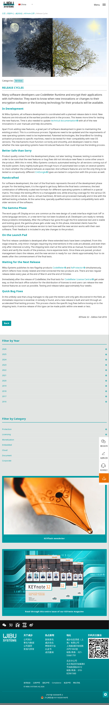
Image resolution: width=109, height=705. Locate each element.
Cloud (4, 450)
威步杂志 (19, 13)
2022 (4, 370)
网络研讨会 (50, 645)
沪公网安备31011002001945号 (56, 697)
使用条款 (27, 683)
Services (18, 80)
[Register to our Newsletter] (54, 506)
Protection (7, 429)
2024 (4, 359)
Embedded (7, 445)
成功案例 (49, 652)
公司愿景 (28, 645)
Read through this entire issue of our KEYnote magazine (54, 611)
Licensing (6, 434)
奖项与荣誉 (29, 649)
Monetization (8, 439)
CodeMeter (58, 267)
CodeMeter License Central (78, 279)
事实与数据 (29, 642)
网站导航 (76, 683)
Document (7, 455)
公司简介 (28, 639)
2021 (4, 375)
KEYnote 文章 (29, 13)
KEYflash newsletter (54, 538)
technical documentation (63, 120)
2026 (4, 349)
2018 (4, 391)
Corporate (6, 460)
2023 (4, 365)
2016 (4, 401)
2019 (4, 386)
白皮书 (48, 649)
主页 (4, 13)
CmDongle (40, 172)
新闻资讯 (49, 639)
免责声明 (67, 683)
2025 (4, 354)
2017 (4, 396)
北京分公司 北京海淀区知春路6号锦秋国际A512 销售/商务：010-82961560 (76, 667)
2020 (4, 380)
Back (6, 323)
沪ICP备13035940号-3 (54, 695)
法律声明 (36, 683)
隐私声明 (45, 683)
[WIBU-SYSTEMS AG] (8, 5)
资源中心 (10, 13)
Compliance (56, 683)
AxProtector (77, 267)
